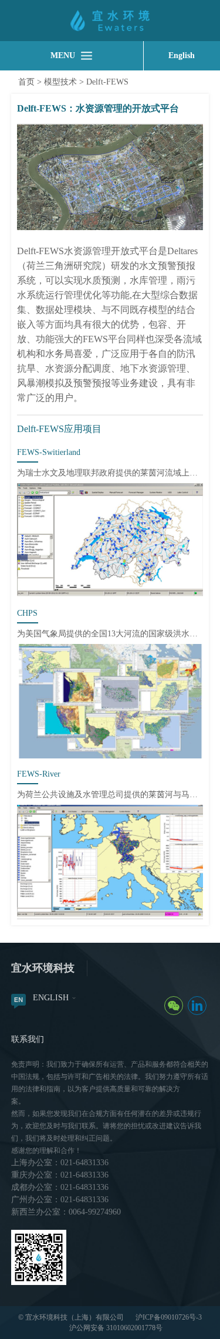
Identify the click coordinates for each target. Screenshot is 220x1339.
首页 (26, 81)
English (181, 55)
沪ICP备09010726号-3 (169, 1317)
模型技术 (60, 81)
